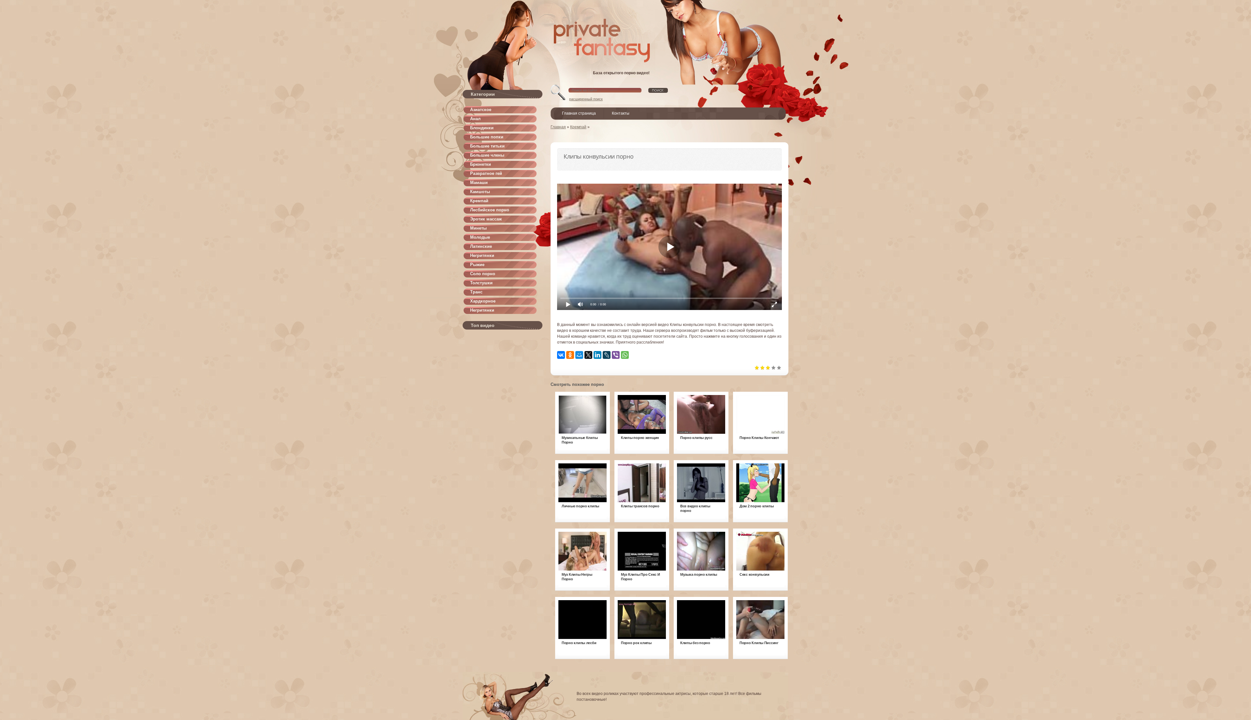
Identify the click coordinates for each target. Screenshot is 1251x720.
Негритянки (482, 255)
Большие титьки (487, 146)
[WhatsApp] (625, 355)
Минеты (478, 228)
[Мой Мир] (579, 355)
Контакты (620, 113)
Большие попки (486, 136)
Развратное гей (486, 173)
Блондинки (482, 127)
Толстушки (481, 282)
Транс (476, 291)
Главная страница (579, 113)
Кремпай (479, 200)
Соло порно (482, 273)
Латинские (481, 246)
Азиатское (480, 109)
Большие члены (487, 155)
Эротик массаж (486, 219)
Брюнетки (480, 164)
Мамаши (479, 182)
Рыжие (477, 264)
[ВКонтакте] (561, 355)
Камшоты (480, 191)
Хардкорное (483, 301)
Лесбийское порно (489, 209)
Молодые (480, 237)
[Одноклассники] (570, 355)
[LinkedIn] (597, 355)
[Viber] (616, 355)
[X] (588, 355)
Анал (475, 118)
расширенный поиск (586, 99)
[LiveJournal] (607, 355)
